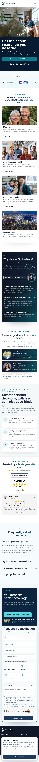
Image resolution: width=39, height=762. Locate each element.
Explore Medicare (19, 61)
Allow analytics (19, 756)
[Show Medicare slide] (17, 35)
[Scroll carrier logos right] (35, 84)
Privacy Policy (31, 708)
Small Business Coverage (19, 66)
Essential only (19, 752)
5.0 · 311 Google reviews (19, 472)
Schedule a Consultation (13, 279)
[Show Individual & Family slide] (21, 35)
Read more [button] (19, 514)
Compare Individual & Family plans (17, 617)
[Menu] (35, 4)
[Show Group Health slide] (19, 35)
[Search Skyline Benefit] (31, 3)
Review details (18, 720)
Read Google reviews (19, 477)
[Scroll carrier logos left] (3, 84)
